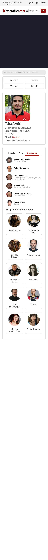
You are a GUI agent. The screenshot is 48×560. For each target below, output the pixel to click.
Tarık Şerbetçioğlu (14, 305)
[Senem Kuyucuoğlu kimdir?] (14, 320)
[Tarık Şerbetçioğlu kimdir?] (14, 295)
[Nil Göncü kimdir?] (33, 270)
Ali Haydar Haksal (14, 281)
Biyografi (13, 80)
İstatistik (34, 86)
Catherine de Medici (33, 231)
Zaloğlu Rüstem (14, 256)
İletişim (43, 2)
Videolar (13, 86)
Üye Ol (37, 3)
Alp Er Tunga (14, 230)
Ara (43, 11)
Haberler (34, 80)
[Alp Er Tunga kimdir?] (14, 221)
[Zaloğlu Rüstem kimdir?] (14, 246)
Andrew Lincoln (33, 255)
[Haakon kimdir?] (33, 295)
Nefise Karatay (33, 329)
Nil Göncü (33, 280)
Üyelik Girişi (31, 3)
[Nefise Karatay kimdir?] (33, 320)
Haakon (33, 304)
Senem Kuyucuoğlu (14, 330)
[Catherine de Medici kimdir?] (33, 221)
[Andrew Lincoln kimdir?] (33, 246)
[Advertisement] (24, 41)
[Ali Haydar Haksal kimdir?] (14, 270)
